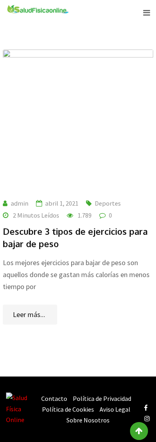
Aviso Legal (115, 409)
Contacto (54, 398)
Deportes (108, 203)
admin (19, 203)
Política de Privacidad (102, 398)
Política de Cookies (68, 409)
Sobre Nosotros (88, 420)
